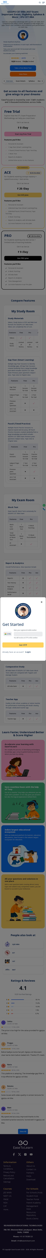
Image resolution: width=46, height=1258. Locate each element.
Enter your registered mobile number (25, 630)
